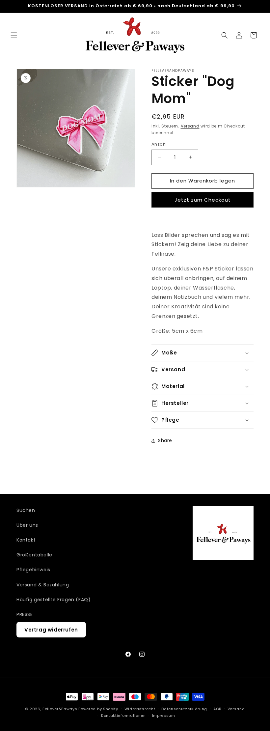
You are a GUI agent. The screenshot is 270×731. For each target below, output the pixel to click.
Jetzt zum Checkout (203, 199)
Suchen (25, 510)
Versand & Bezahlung (42, 584)
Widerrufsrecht (139, 709)
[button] (14, 35)
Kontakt (26, 540)
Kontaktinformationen (123, 715)
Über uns (27, 525)
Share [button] (165, 440)
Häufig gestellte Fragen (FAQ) (53, 599)
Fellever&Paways (59, 709)
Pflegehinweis (33, 569)
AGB (217, 709)
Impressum (163, 715)
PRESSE (24, 614)
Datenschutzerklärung (184, 709)
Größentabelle (34, 554)
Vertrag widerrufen (51, 629)
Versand (190, 126)
